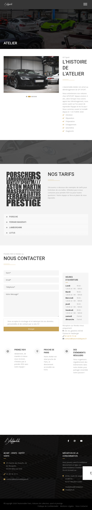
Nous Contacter (81, 506)
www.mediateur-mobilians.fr (73, 467)
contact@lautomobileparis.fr (75, 338)
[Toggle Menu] (85, 4)
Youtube (81, 440)
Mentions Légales (67, 506)
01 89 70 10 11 (12, 474)
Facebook (68, 440)
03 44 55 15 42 (70, 336)
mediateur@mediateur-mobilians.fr (74, 488)
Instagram (74, 440)
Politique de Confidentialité (48, 506)
